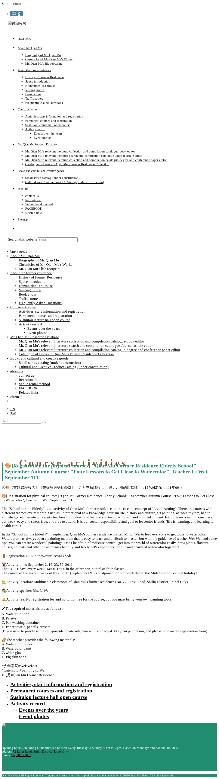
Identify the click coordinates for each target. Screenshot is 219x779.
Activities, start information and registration (52, 311)
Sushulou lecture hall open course (44, 320)
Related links (29, 392)
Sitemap (16, 397)
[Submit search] (44, 422)
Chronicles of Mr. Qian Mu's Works (45, 265)
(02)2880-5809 (21, 755)
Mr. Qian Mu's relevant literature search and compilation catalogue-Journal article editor (86, 346)
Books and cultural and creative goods (39, 358)
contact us (26, 375)
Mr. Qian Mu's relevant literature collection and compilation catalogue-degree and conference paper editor (99, 350)
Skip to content (13, 4)
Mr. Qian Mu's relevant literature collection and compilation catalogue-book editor (81, 341)
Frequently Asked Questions (40, 303)
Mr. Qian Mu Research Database (34, 337)
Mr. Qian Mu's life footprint (40, 269)
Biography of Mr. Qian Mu (39, 260)
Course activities (23, 307)
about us (16, 371)
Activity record (30, 324)
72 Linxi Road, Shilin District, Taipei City (40, 751)
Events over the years (43, 328)
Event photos (37, 333)
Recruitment (28, 380)
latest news (18, 252)
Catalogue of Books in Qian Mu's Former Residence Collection (66, 354)
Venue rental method (34, 384)
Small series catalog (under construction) (50, 363)
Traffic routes (29, 299)
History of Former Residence (40, 277)
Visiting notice (30, 290)
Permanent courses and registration (45, 316)
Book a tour (28, 294)
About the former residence (31, 273)
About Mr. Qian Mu (25, 256)
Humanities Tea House (36, 286)
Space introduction (33, 282)
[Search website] (18, 229)
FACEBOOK (28, 388)
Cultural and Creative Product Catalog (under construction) (64, 367)
